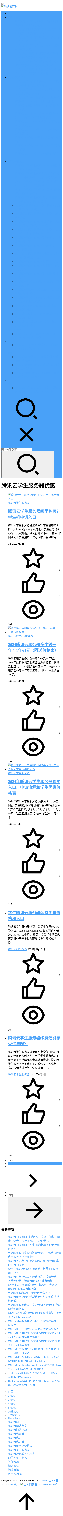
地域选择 (13, 1469)
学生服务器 (15, 329)
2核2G (11, 1395)
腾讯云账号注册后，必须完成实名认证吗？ (33, 1329)
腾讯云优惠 (15, 17)
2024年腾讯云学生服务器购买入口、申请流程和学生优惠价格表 (34, 787)
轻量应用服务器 (17, 161)
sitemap (44, 1480)
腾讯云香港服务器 (19, 1449)
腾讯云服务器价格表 (20, 1445)
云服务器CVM (16, 77)
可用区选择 (15, 1473)
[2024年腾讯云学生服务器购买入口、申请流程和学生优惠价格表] (35, 769)
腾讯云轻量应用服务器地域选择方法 (36, 261)
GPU (11, 341)
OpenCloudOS (16, 1418)
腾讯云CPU (15, 1421)
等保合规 (13, 1461)
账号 (10, 383)
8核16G (12, 1407)
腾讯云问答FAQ (17, 949)
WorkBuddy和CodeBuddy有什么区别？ (30, 1292)
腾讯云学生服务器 (19, 502)
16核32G (13, 1411)
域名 (10, 352)
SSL (10, 380)
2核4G (11, 1399)
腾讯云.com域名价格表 (21, 1453)
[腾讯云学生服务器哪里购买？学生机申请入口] (35, 498)
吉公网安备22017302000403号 (41, 1484)
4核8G (11, 1403)
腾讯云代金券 (16, 1433)
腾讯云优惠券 (16, 1441)
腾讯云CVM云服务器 (20, 636)
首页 (10, 13)
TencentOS (14, 1414)
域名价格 (13, 1465)
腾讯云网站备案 (17, 1425)
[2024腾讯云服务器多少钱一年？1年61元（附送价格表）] (35, 632)
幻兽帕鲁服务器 (17, 1457)
